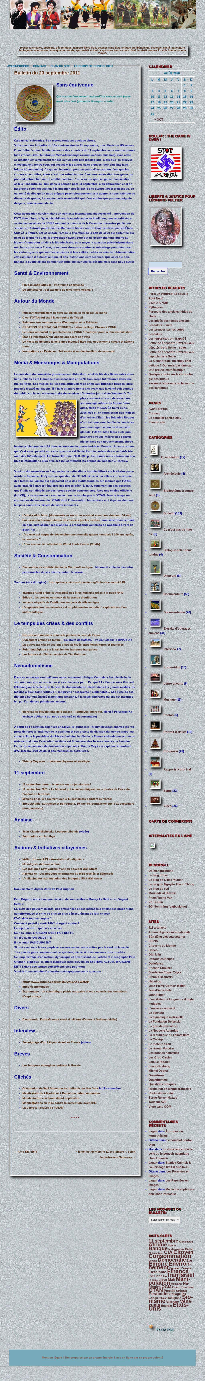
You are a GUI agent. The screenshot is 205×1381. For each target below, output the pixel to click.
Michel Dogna (158, 1070)
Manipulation (169, 1281)
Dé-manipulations (161, 870)
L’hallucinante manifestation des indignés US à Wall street (62, 878)
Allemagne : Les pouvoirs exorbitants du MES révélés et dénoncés (68, 873)
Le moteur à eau (160, 1044)
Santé (168, 790)
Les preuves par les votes (166, 329)
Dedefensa (156, 963)
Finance (178, 1271)
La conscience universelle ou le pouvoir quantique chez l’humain (171, 1154)
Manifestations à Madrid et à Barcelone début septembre (61, 1093)
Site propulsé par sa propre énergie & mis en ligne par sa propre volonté (113, 1357)
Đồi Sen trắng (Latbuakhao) (168, 906)
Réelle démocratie (161, 1093)
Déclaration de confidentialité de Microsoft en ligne (57, 567)
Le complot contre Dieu (91, 66)
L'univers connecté (162, 1008)
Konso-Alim (172, 667)
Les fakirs (155, 334)
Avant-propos (17, 66)
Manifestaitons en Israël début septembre (50, 1098)
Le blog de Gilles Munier (166, 879)
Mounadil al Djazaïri (162, 893)
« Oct (158, 119)
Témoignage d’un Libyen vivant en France (51, 1042)
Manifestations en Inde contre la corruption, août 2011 (59, 1102)
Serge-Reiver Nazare (163, 1097)
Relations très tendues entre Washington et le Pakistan (60, 322)
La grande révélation (163, 1026)
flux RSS (165, 1330)
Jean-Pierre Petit (160, 990)
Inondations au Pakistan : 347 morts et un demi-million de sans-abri (68, 351)
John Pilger (157, 994)
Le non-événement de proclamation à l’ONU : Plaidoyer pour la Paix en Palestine (77, 332)
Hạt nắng (155, 981)
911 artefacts (157, 927)
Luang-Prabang (159, 1066)
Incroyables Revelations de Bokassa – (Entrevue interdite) (62, 711)
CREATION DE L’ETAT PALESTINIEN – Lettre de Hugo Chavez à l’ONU (69, 327)
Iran (173, 1275)
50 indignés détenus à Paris (41, 864)
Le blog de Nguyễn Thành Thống (171, 884)
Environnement (170, 1265)
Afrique (158, 1244)
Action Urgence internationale (169, 932)
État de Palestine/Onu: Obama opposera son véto (56, 336)
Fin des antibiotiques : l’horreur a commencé (53, 284)
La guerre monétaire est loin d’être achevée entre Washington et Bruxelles (73, 644)
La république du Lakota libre (169, 1035)
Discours (170, 575)
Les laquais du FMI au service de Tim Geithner (54, 654)
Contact (39, 66)
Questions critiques (162, 1084)
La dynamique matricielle (166, 1017)
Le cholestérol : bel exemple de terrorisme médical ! (57, 289)
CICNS (153, 941)
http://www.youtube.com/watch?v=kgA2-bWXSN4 (55, 981)
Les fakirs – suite (160, 325)
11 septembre (170, 457)
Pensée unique (175, 1291)
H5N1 (152, 1276)
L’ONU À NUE (158, 302)
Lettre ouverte (173, 683)
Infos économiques (35, 986)
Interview (170, 649)
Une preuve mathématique (167, 369)
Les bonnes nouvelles (164, 1052)
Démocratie (172, 1260)
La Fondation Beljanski (165, 1021)
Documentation (174, 612)
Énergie (166, 1305)
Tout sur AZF (158, 1102)
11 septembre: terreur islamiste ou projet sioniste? (56, 784)
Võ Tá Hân (156, 902)
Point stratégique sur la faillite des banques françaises (59, 649)
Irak (165, 1276)
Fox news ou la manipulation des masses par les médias (61, 520)
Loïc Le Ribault (159, 1061)
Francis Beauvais (161, 977)
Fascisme (157, 1272)
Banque (158, 1248)
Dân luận (155, 954)
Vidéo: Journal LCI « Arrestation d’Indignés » (53, 859)
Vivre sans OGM (160, 1106)
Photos (169, 715)
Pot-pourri (171, 751)
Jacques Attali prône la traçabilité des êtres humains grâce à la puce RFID (72, 592)
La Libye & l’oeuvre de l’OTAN (42, 1107)
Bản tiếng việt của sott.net (167, 936)
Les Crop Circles (160, 1057)
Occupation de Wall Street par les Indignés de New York (60, 1088)
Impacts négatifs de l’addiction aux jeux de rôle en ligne (60, 602)
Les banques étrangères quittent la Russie (51, 1065)
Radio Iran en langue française (170, 1088)
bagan (153, 1131)
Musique (170, 699)
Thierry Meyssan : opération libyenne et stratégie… (57, 761)
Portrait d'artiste (175, 732)
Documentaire (173, 594)
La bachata (156, 1012)
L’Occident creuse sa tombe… (42, 639)
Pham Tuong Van (160, 897)
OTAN (156, 1290)
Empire (158, 1263)
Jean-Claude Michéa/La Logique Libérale (50, 831)
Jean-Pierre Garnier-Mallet (167, 985)
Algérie (172, 1245)
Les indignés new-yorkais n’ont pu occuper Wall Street (59, 868)
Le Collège (156, 1039)
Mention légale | (53, 1357)
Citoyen (183, 1252)
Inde (159, 1276)
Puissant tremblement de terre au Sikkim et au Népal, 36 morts (64, 312)
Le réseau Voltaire (161, 1048)
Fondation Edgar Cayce (165, 972)
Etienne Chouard (160, 968)
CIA (168, 1252)
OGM (166, 1286)
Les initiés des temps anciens (169, 320)
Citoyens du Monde (162, 945)
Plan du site (59, 66)
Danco (153, 950)
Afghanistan (186, 1241)
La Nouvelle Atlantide (163, 1030)
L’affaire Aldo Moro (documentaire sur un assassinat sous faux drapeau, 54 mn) (76, 515)
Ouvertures (156, 1075)
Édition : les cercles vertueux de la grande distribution (59, 597)
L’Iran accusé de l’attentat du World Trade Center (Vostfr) (61, 544)
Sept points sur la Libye (38, 836)
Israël (186, 1275)
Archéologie (172, 473)
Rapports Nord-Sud (177, 769)
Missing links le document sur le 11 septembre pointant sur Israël (67, 798)
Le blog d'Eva (158, 875)
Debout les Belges (161, 959)
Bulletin (169, 513)
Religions (174, 1298)
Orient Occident (183, 1287)
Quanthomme (158, 1079)
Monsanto (176, 1283)
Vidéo (168, 806)
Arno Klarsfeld (25, 1151)
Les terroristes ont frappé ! (167, 338)
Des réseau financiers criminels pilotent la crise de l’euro (61, 635)
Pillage (176, 1294)
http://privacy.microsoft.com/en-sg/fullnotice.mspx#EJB (87, 582)
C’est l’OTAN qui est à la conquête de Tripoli (52, 317)
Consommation (170, 1256)
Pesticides (159, 1293)
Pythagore (156, 307)
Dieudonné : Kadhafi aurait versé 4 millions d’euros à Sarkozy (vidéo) (69, 1019)
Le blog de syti (159, 888)
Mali (171, 1279)
